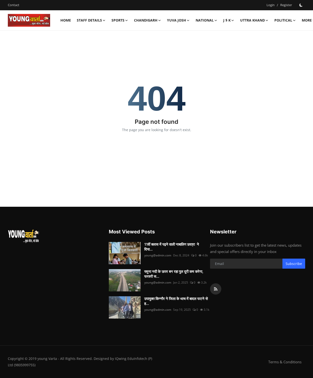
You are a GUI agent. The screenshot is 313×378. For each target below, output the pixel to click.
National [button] (205, 20)
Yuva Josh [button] (176, 20)
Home (65, 20)
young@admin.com (157, 255)
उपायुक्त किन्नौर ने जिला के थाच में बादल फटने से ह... (176, 301)
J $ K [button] (227, 20)
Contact (13, 5)
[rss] (215, 289)
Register (286, 5)
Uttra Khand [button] (252, 20)
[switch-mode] (301, 5)
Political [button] (283, 20)
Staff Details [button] (89, 20)
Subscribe (294, 263)
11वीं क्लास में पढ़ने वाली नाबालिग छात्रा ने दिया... (171, 247)
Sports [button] (118, 20)
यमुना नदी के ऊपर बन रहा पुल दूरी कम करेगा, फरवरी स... (173, 274)
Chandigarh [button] (145, 20)
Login (271, 5)
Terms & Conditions (285, 361)
